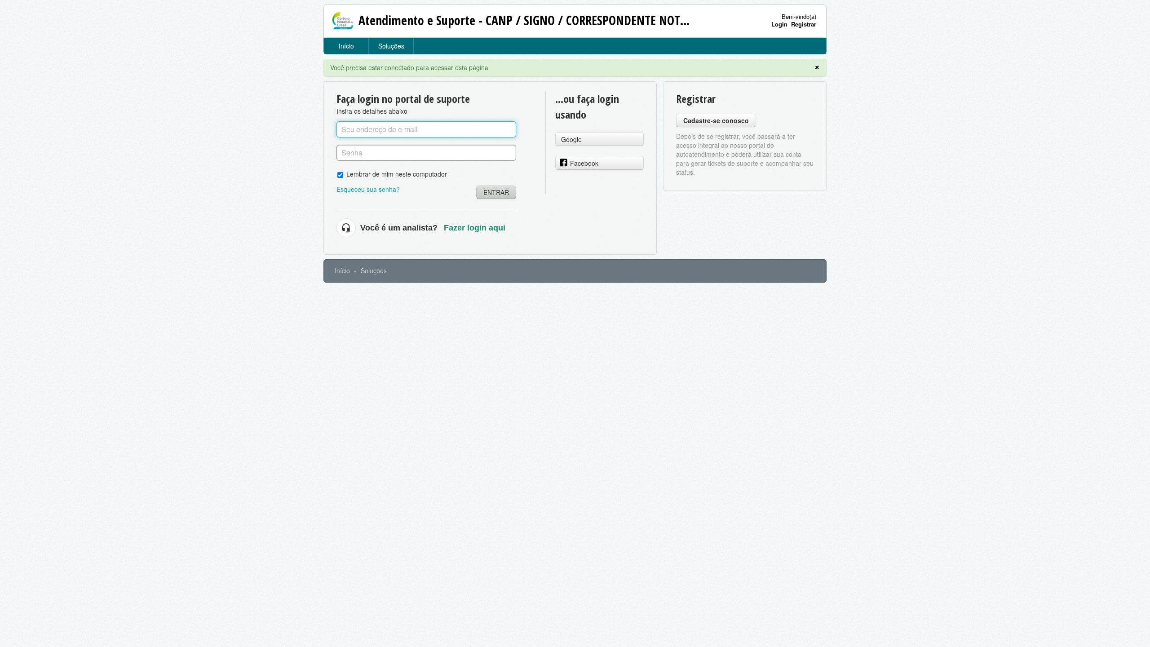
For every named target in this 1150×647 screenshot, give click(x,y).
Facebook (584, 163)
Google (571, 139)
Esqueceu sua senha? (368, 189)
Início (346, 45)
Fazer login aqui (474, 227)
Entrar (496, 192)
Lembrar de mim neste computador (396, 173)
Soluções (391, 45)
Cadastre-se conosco (716, 120)
